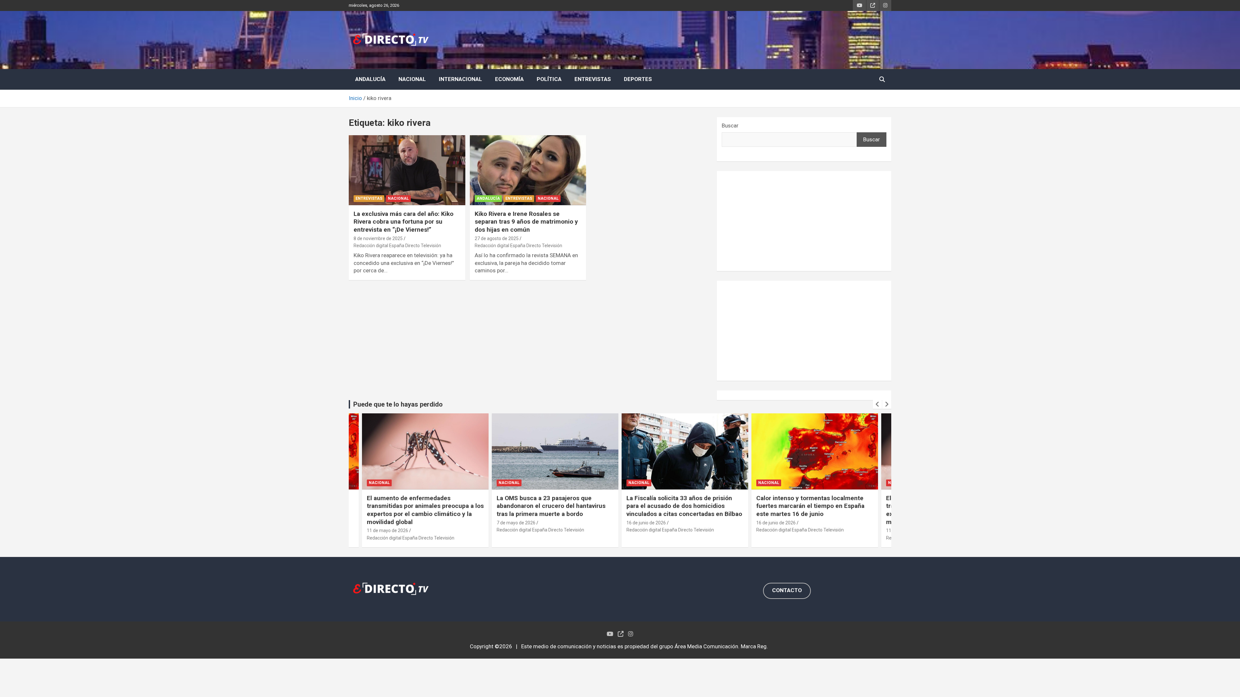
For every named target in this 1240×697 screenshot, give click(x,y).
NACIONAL (412, 79)
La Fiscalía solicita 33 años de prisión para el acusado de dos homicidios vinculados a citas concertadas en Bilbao (684, 506)
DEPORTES (638, 79)
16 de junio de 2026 (646, 522)
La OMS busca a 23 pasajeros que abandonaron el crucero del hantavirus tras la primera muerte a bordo (551, 506)
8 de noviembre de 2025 (378, 238)
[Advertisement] (804, 221)
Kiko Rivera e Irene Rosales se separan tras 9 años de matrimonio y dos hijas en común (526, 221)
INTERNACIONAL (460, 79)
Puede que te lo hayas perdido (398, 404)
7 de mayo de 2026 (516, 522)
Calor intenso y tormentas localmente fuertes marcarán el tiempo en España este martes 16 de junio (810, 506)
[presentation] (877, 404)
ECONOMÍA (509, 79)
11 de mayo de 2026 (387, 530)
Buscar (730, 125)
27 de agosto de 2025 (497, 238)
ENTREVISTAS (592, 79)
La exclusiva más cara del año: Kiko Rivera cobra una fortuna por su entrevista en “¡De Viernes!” (403, 221)
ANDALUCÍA (370, 79)
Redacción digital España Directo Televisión (397, 245)
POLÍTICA (549, 79)
